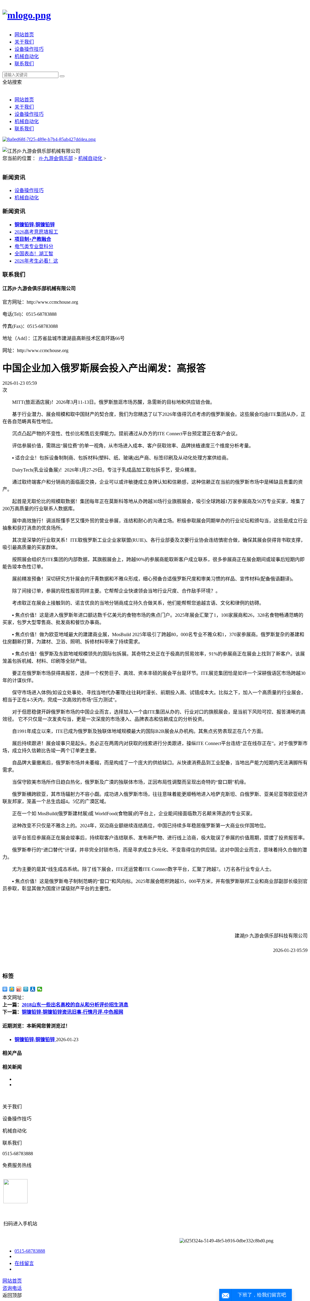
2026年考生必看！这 (36, 260)
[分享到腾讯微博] (25, 989)
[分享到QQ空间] (12, 989)
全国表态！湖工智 (34, 253)
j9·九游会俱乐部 (56, 158)
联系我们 (24, 63)
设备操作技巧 (29, 49)
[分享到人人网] (32, 989)
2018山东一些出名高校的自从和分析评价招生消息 (75, 1004)
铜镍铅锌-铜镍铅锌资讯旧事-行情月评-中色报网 (72, 1012)
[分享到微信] (39, 989)
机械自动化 (27, 56)
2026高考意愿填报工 (36, 231)
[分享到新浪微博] (18, 989)
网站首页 (24, 34)
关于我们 (24, 41)
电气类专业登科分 (34, 246)
